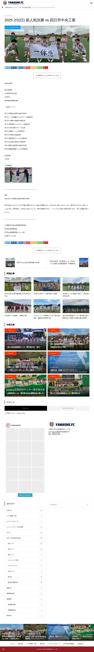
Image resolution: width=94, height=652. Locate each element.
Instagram (80, 643)
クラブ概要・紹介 (31, 643)
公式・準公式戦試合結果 (12, 27)
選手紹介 (42, 643)
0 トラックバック (68, 408)
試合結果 (20, 643)
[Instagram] (3, 649)
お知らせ (10, 330)
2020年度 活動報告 (68, 643)
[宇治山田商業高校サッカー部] (13, 2)
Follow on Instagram (25, 495)
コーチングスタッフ (54, 643)
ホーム (13, 643)
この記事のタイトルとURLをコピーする (47, 75)
